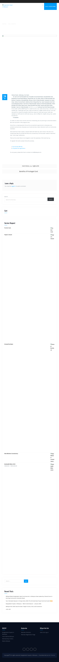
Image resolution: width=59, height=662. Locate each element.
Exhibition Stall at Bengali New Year (33, 102)
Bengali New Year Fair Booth (34, 98)
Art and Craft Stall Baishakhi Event (21, 96)
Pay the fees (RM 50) (17, 146)
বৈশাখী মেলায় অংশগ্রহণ (43, 112)
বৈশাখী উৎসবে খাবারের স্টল (33, 112)
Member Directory (26, 632)
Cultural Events (15, 95)
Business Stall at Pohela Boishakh (36, 100)
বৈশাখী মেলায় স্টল (21, 114)
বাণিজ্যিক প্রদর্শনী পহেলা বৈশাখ (45, 110)
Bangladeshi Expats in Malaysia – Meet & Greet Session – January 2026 (23, 603)
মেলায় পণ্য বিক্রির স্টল (38, 114)
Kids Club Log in (44, 632)
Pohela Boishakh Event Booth (34, 105)
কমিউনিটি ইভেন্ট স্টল (25, 109)
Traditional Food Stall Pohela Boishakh (45, 107)
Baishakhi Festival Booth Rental (36, 96)
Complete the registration (18, 148)
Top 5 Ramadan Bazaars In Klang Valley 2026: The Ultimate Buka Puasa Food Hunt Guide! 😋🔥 (29, 601)
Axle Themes (51, 655)
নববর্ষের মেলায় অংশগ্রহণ (44, 109)
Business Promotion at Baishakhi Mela (20, 100)
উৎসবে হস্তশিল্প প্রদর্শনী (16, 109)
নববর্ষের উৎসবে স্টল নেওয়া (34, 109)
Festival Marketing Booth (17, 103)
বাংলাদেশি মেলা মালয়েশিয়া (23, 112)
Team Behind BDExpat (8, 636)
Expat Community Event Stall (48, 102)
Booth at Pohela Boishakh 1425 (48, 98)
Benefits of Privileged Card (28, 171)
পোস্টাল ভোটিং (8, 609)
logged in (13, 186)
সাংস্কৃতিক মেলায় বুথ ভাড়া (47, 114)
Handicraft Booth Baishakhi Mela (44, 103)
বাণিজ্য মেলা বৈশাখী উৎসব (34, 110)
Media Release (6, 641)
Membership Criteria (7, 639)
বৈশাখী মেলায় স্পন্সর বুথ (29, 114)
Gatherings (21, 95)
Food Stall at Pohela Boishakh (29, 103)
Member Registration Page (28, 634)
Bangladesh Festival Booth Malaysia (19, 98)
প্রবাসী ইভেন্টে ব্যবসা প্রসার (23, 110)
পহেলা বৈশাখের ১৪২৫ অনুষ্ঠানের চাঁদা (30, 166)
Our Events (26, 95)
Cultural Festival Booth (20, 102)
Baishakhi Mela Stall (48, 96)
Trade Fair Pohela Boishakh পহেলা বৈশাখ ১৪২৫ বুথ (26, 107)
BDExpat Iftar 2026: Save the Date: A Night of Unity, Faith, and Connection (24, 606)
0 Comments (16, 117)
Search (6, 196)
